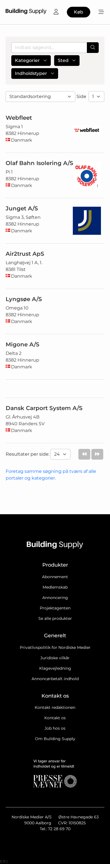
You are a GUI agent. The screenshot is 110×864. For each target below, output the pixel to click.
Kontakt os (55, 717)
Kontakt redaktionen (55, 707)
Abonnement (55, 576)
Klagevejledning (55, 668)
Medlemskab (55, 587)
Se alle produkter (55, 618)
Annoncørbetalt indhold (55, 678)
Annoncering (55, 597)
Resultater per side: (28, 454)
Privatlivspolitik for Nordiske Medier (55, 647)
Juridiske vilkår (55, 657)
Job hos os (55, 728)
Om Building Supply (55, 738)
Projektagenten (55, 608)
